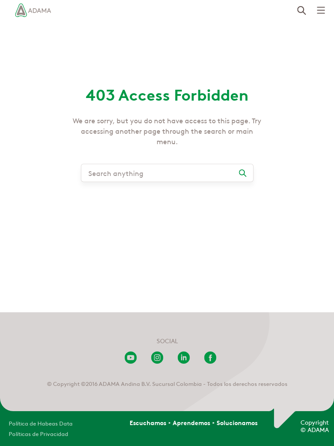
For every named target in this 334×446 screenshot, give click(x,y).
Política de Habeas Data (41, 423)
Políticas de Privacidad (38, 433)
